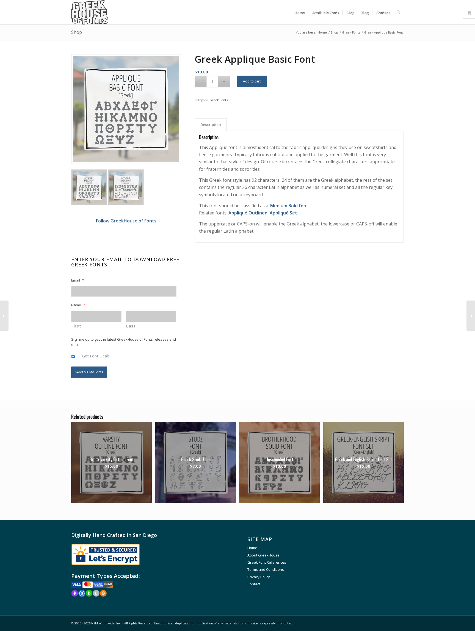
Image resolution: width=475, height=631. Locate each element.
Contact (253, 584)
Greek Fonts (218, 100)
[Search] (398, 12)
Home (252, 547)
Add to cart (252, 81)
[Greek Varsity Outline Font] (4, 316)
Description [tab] (210, 124)
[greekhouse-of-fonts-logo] (89, 12)
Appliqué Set (283, 213)
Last (131, 326)
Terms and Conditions (265, 569)
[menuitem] (299, 12)
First (76, 326)
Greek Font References (266, 562)
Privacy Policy (258, 576)
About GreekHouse (263, 555)
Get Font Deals (96, 356)
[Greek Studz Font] (470, 316)
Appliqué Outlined (247, 213)
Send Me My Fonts (89, 372)
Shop (76, 32)
